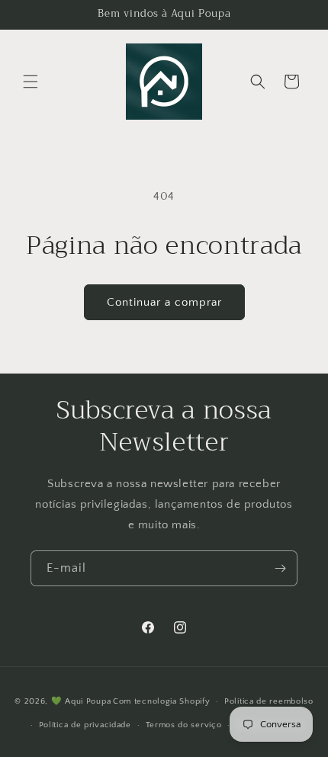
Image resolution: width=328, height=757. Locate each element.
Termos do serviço (184, 725)
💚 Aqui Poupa (81, 701)
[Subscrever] (280, 568)
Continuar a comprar (164, 302)
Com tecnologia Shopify (161, 701)
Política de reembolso (269, 701)
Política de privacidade (85, 725)
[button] (30, 81)
